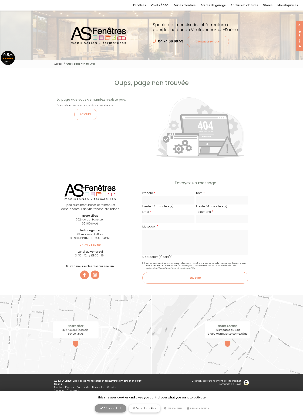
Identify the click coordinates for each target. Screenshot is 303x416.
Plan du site (83, 387)
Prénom (147, 193)
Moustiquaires (287, 5)
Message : (149, 227)
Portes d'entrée (184, 5)
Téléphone (203, 212)
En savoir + (73, 390)
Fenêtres (139, 5)
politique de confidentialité (181, 268)
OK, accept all (112, 408)
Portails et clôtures (244, 5)
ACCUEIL (86, 114)
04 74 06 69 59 (170, 41)
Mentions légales (64, 387)
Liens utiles (98, 387)
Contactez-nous (208, 41)
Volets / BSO (160, 5)
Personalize (175, 408)
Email (145, 212)
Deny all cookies (145, 408)
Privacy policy (199, 408)
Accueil (58, 63)
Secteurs (59, 390)
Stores (267, 5)
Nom (199, 193)
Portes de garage (213, 5)
